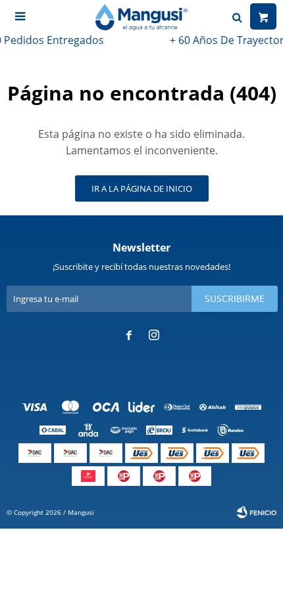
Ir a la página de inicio (141, 188)
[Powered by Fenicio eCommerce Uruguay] (256, 512)
